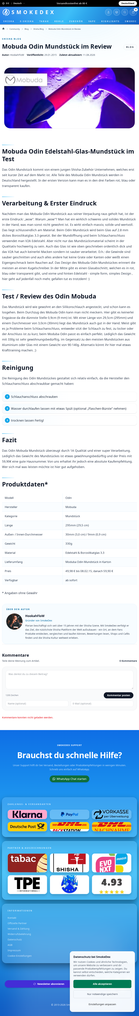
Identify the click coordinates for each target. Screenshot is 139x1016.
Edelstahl (59, 151)
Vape (92, 21)
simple (95, 273)
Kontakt (12, 917)
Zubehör (76, 21)
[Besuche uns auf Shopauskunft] (111, 884)
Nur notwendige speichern (102, 994)
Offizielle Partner (17, 923)
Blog (27, 29)
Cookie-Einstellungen (20, 955)
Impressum (14, 950)
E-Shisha (27, 21)
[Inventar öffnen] (116, 12)
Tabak (44, 21)
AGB (10, 945)
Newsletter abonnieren (50, 983)
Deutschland (127, 3)
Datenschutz (15, 939)
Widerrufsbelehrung (19, 934)
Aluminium (10, 345)
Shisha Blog (38, 29)
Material (49, 230)
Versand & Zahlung (18, 928)
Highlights (110, 21)
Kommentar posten (118, 695)
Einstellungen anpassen (102, 1004)
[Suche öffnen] (124, 12)
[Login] (108, 12)
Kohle (59, 21)
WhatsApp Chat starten (71, 779)
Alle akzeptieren (102, 983)
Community (14, 29)
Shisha (9, 21)
